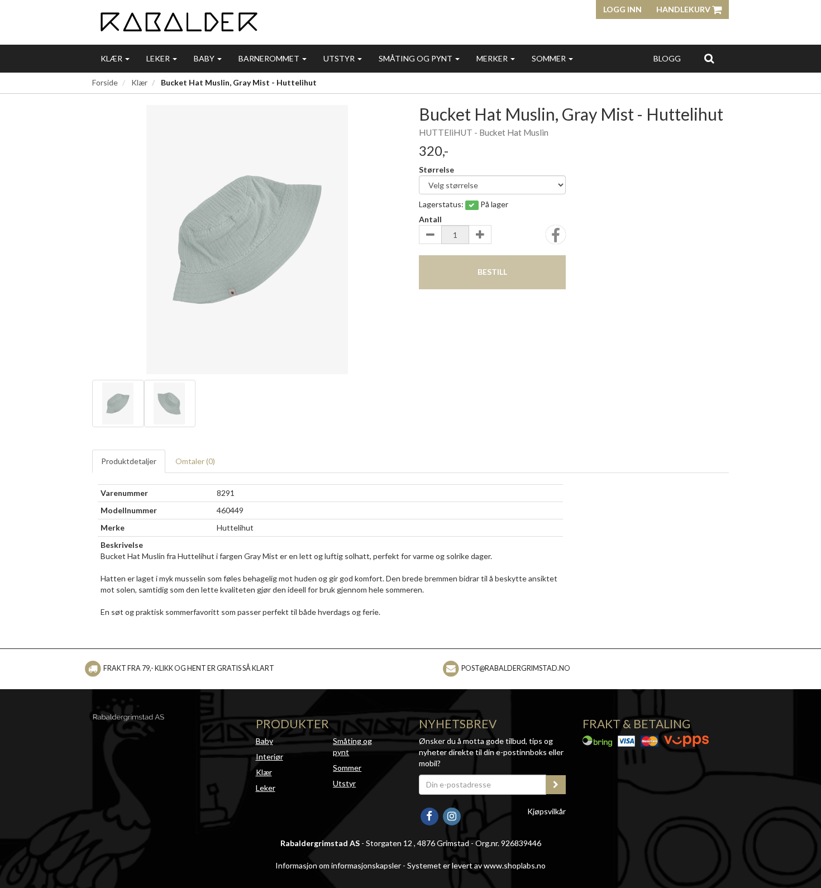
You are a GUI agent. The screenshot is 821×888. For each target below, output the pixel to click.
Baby (205, 58)
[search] (709, 58)
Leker (158, 58)
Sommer (549, 58)
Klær (112, 58)
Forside (105, 82)
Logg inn (622, 9)
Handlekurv (684, 9)
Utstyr (339, 58)
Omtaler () (195, 461)
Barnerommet (269, 58)
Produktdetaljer (128, 461)
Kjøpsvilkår (546, 811)
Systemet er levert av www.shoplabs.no (476, 865)
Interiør (269, 756)
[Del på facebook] (556, 238)
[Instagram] (451, 815)
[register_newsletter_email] (556, 784)
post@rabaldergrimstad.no (515, 668)
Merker (492, 58)
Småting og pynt (416, 58)
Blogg (667, 58)
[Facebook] (430, 815)
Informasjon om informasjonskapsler (338, 865)
